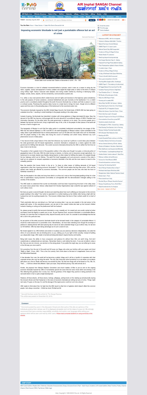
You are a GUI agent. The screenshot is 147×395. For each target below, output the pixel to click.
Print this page (104, 28)
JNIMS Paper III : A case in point (107, 46)
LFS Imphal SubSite (101, 385)
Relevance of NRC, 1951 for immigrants (109, 38)
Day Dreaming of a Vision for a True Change (110, 106)
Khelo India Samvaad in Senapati (108, 114)
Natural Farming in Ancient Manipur (108, 44)
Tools (103, 17)
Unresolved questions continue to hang (109, 162)
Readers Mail (36, 385)
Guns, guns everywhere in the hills (108, 79)
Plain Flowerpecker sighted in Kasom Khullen (111, 65)
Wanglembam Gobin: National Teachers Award (111, 173)
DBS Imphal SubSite (26, 385)
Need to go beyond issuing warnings (108, 57)
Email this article (104, 25)
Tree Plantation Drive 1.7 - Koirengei (108, 92)
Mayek (88, 17)
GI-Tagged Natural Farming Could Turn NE (110, 87)
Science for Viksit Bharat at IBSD (108, 159)
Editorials (43, 385)
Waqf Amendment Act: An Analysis (108, 186)
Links (82, 17)
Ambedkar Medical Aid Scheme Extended (110, 141)
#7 (107, 165)
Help (56, 393)
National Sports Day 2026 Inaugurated (109, 49)
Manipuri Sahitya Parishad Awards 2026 (109, 130)
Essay (65, 385)
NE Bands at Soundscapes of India (108, 95)
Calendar (69, 14)
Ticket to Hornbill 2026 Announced (108, 76)
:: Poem (105, 68)
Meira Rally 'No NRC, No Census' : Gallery (110, 103)
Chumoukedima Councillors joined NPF (109, 119)
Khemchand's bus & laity (105, 178)
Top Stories (41, 388)
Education (52, 17)
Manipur (38, 17)
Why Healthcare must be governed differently (111, 149)
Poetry (119, 385)
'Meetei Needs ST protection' (106, 54)
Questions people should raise (107, 122)
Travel (45, 17)
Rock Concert (29, 388)
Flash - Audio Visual (83, 385)
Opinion (124, 385)
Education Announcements (55, 385)
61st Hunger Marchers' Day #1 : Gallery (109, 60)
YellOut (61, 14)
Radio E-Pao (52, 14)
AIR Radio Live (27, 14)
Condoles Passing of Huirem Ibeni (110, 89)
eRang (76, 14)
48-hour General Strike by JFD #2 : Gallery (110, 143)
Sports (23, 388)
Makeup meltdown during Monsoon (108, 157)
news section (39, 25)
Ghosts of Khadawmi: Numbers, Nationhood (110, 146)
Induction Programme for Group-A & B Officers (111, 116)
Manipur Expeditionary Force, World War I (110, 184)
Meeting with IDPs (104, 135)
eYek (105, 14)
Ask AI (92, 20)
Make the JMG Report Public (106, 98)
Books (99, 14)
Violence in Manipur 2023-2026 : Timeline (110, 41)
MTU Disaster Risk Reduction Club (108, 133)
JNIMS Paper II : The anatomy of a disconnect (111, 84)
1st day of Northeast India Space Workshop (110, 73)
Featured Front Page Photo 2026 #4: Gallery (110, 63)
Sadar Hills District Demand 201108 (54, 25)
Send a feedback (104, 30)
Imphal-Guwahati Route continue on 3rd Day (110, 138)
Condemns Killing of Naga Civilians (108, 71)
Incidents (92, 385)
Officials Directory (40, 14)
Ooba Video (84, 14)
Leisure (75, 17)
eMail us (118, 17)
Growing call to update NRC (106, 100)
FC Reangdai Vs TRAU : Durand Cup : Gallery (111, 124)
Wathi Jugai (49, 388)
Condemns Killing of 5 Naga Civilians (109, 52)
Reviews (30, 17)
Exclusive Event (72, 385)
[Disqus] (57, 345)
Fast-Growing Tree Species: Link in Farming (111, 127)
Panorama (95, 17)
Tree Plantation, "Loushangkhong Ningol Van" (111, 151)
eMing (93, 14)
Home (31, 25)
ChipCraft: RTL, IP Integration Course (109, 108)
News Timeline (112, 385)
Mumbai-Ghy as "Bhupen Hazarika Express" (111, 181)
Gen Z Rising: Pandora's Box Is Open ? (109, 168)
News (24, 17)
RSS (35, 388)
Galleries (68, 17)
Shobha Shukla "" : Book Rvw (111, 154)
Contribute (110, 17)
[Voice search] (85, 20)
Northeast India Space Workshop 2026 (109, 170)
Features (60, 17)
